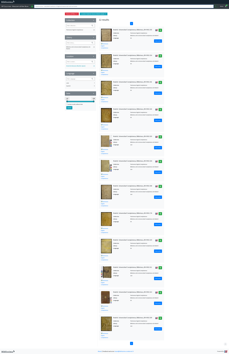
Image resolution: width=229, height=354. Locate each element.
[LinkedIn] (85, 2)
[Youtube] (94, 2)
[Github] (97, 2)
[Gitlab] (100, 2)
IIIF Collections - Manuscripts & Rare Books (14, 6)
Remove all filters (71, 14)
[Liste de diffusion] (83, 2)
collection (80, 20)
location (80, 56)
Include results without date (75, 104)
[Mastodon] (91, 2)
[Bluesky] (88, 2)
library (80, 37)
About (221, 6)
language (80, 73)
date (80, 93)
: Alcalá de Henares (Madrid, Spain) (93, 14)
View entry (158, 41)
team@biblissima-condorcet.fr (124, 351)
